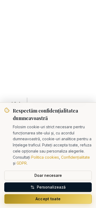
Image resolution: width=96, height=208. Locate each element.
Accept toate (48, 199)
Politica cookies (45, 157)
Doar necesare (48, 175)
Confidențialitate (75, 157)
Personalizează (51, 187)
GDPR (22, 163)
